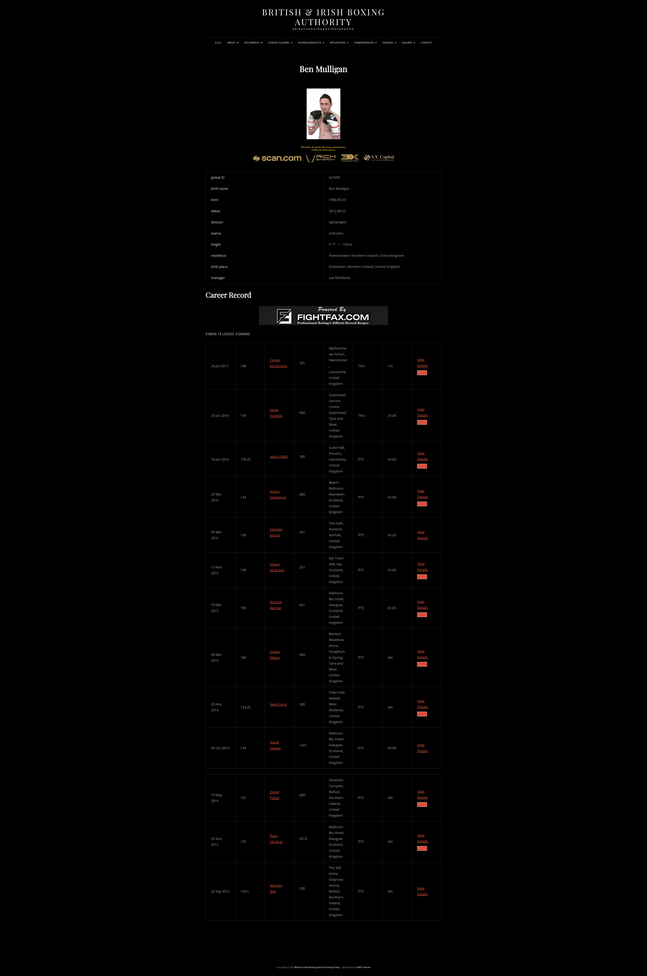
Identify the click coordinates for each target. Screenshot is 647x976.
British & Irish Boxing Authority (323, 16)
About (231, 42)
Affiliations (337, 42)
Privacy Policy (333, 967)
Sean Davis (278, 704)
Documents (251, 42)
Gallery (407, 42)
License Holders (278, 42)
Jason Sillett (279, 456)
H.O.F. (218, 42)
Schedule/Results (309, 42)
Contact (426, 42)
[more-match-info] (422, 372)
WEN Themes (364, 967)
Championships (364, 42)
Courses (387, 42)
